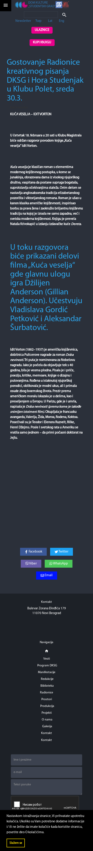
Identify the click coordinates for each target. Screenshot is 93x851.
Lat (50, 21)
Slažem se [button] (15, 843)
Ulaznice (42, 30)
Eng (61, 21)
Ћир (38, 21)
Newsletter (23, 21)
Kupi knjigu (42, 42)
